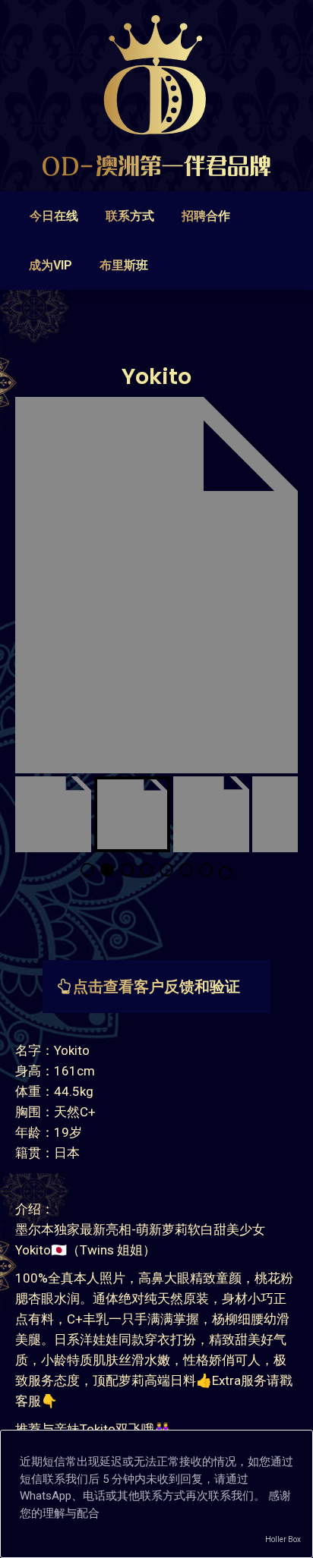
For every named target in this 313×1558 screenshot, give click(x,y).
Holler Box (283, 1539)
